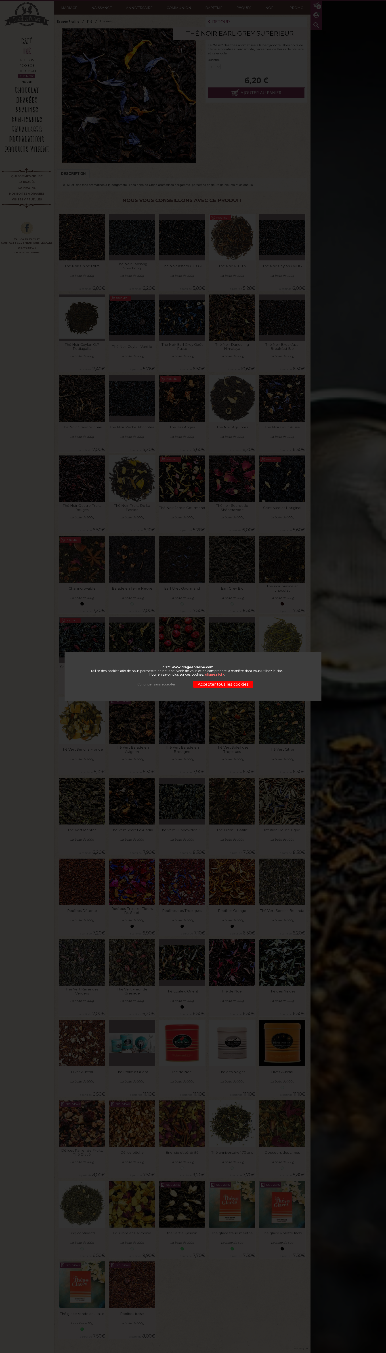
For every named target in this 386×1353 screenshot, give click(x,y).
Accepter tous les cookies (223, 684)
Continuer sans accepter (156, 684)
